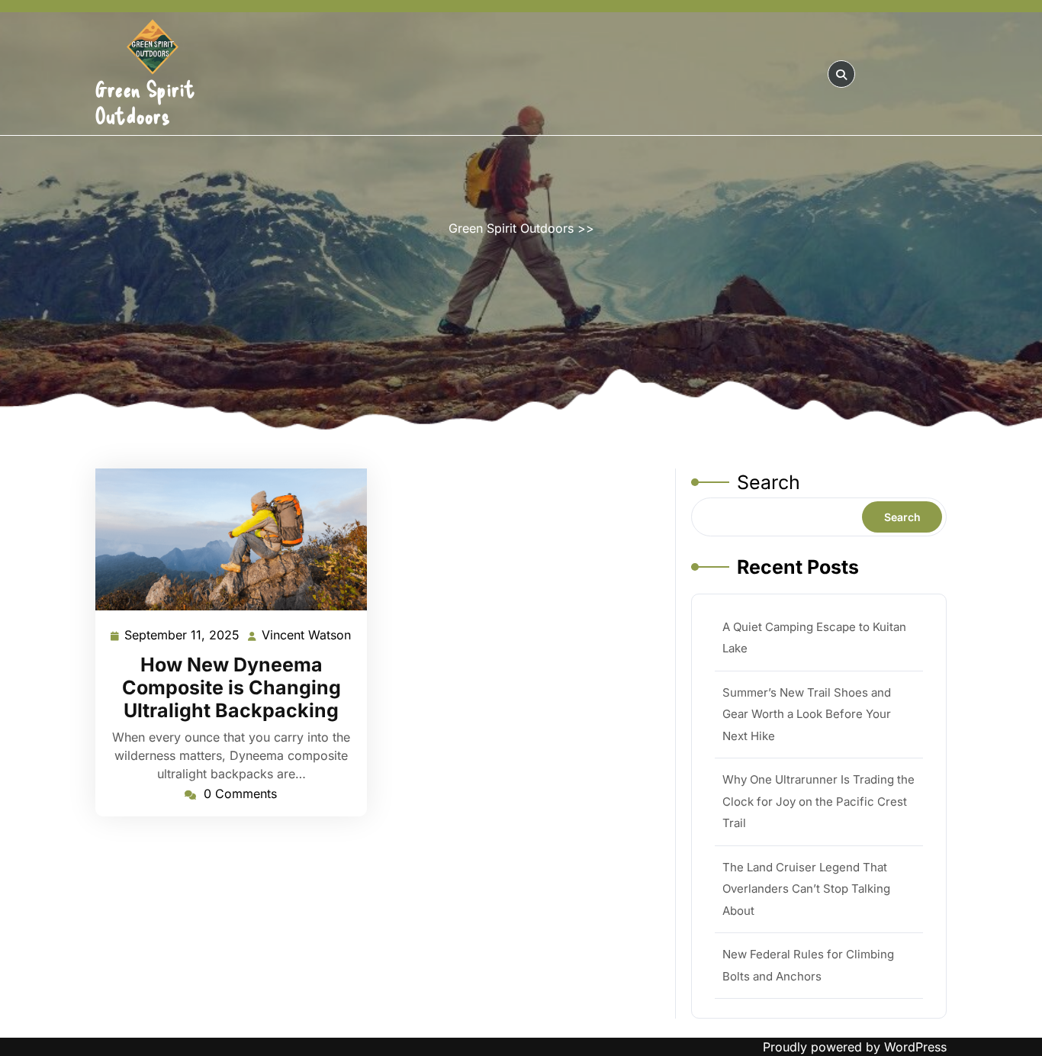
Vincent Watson (307, 636)
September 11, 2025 (182, 636)
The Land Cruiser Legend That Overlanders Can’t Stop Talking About (806, 889)
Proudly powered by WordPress (855, 1046)
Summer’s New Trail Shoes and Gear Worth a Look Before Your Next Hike (806, 714)
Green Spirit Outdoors (145, 102)
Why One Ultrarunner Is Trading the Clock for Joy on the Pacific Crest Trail (818, 801)
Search (768, 482)
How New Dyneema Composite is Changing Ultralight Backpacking (231, 687)
